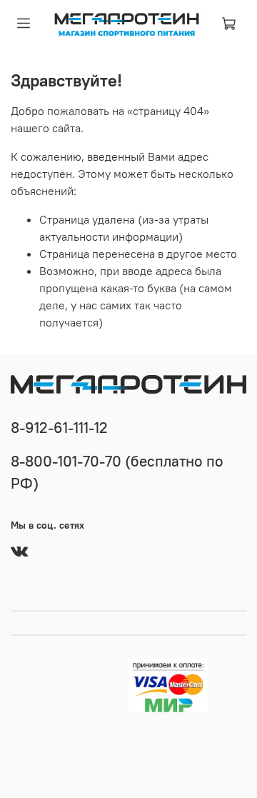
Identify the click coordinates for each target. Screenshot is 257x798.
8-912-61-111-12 (59, 427)
